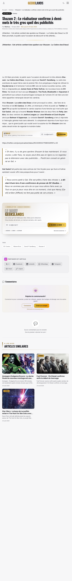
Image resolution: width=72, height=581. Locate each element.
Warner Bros (17, 246)
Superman (22, 118)
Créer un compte (41, 305)
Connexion (27, 305)
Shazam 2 (33, 92)
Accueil (4, 10)
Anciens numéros (59, 230)
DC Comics (19, 106)
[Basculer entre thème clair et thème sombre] (63, 3)
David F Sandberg (30, 246)
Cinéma (11, 10)
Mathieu (7, 27)
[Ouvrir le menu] (68, 3)
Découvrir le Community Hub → (35, 309)
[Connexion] (4, 3)
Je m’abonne (62, 134)
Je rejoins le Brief (55, 225)
